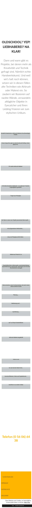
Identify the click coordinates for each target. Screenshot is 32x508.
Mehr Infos (27, 502)
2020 (5, 476)
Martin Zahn (10, 476)
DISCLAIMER (4, 495)
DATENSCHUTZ (5, 489)
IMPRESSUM (4, 483)
